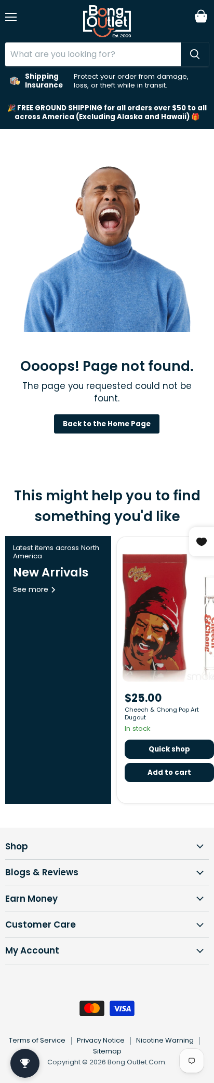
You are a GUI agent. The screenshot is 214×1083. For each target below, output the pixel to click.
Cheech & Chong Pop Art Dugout (162, 713)
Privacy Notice (101, 1040)
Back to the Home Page (107, 424)
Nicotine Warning (165, 1040)
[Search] (195, 54)
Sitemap (107, 1051)
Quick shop (169, 749)
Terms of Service (37, 1040)
